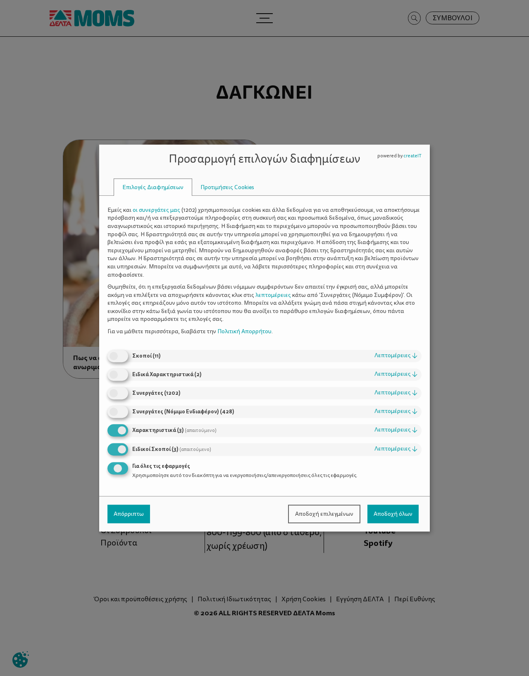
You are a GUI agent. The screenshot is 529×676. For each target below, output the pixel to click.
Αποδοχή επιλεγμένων (324, 514)
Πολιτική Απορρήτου (244, 331)
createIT (412, 156)
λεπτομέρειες (395, 356)
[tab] (153, 187)
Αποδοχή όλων (393, 514)
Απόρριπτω (129, 514)
